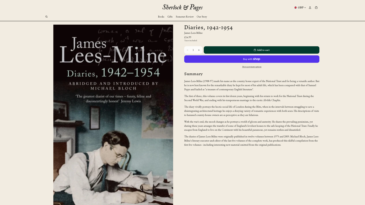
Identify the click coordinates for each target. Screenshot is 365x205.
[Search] (46, 17)
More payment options (251, 66)
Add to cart (263, 50)
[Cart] (316, 7)
